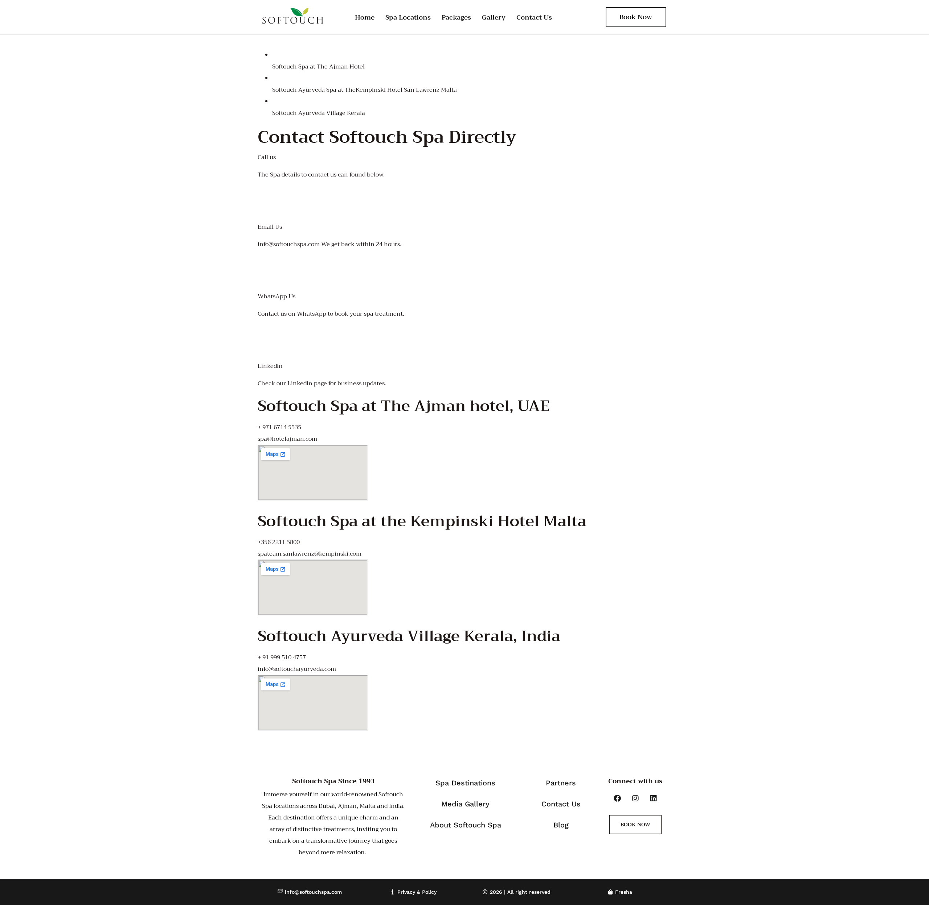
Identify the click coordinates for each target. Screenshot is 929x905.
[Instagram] (635, 798)
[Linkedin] (653, 798)
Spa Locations (408, 17)
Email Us (270, 227)
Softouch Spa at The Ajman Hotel (318, 67)
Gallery (494, 17)
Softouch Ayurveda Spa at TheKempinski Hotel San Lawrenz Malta (364, 90)
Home (365, 17)
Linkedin (270, 366)
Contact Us (534, 17)
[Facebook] (617, 798)
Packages (456, 17)
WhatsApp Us (276, 296)
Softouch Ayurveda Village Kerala (318, 113)
